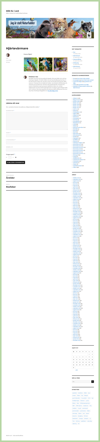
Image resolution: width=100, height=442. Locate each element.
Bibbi (85, 392)
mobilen (74, 408)
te (90, 418)
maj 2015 (75, 332)
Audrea (74, 84)
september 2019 (77, 253)
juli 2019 (75, 256)
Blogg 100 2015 (76, 99)
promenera (83, 410)
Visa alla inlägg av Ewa (53, 90)
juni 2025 (75, 184)
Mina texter (76, 133)
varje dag (89, 421)
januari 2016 (76, 320)
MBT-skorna (79, 405)
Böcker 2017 (76, 103)
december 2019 (76, 248)
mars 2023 (75, 225)
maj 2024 (75, 204)
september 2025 (77, 179)
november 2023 (76, 213)
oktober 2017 (76, 288)
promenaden (75, 410)
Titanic (74, 164)
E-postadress (10, 139)
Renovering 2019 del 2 (78, 153)
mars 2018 (75, 280)
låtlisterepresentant (85, 403)
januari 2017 (76, 302)
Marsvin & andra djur (78, 127)
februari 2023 (76, 227)
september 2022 (77, 234)
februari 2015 (76, 337)
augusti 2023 (76, 217)
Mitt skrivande (76, 135)
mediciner (85, 405)
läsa (78, 403)
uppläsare (83, 421)
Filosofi (75, 110)
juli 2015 (75, 329)
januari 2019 (76, 265)
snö (84, 413)
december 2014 (76, 340)
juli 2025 (75, 182)
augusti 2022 (76, 236)
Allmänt (8, 62)
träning (78, 421)
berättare (80, 392)
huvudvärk (84, 398)
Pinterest (75, 141)
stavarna (74, 416)
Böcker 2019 (76, 106)
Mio (90, 405)
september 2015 (77, 326)
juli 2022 (75, 237)
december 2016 (76, 303)
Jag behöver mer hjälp (83, 84)
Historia (75, 116)
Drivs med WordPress (18, 435)
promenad (85, 408)
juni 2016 (75, 312)
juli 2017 (75, 292)
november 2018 (76, 268)
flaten (78, 395)
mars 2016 (75, 317)
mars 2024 (75, 207)
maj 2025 (75, 185)
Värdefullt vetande (77, 165)
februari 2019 (76, 263)
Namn (8, 132)
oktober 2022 (76, 233)
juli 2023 (75, 219)
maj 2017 (75, 296)
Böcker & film (76, 101)
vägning (74, 423)
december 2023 (76, 211)
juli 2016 (75, 311)
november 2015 (76, 323)
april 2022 (75, 242)
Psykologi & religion (78, 142)
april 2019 (75, 260)
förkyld (86, 395)
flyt (82, 395)
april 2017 (75, 297)
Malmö (74, 126)
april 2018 (75, 279)
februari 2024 (76, 208)
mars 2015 (75, 335)
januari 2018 (76, 283)
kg (92, 398)
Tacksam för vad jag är (78, 159)
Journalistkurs (76, 121)
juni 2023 (75, 220)
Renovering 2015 (77, 144)
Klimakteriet (76, 122)
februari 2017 (76, 300)
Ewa (7, 58)
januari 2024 (76, 210)
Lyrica (87, 400)
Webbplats (9, 147)
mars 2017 (75, 299)
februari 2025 (76, 190)
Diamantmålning (77, 59)
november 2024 (76, 194)
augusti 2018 (76, 273)
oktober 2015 (76, 325)
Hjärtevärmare (76, 55)
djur (89, 392)
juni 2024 (75, 202)
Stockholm (75, 418)
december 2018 (76, 266)
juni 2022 (75, 239)
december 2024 (76, 193)
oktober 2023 (76, 214)
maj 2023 (75, 222)
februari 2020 (76, 245)
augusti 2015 (76, 328)
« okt (76, 370)
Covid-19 (75, 109)
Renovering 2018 (77, 149)
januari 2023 (76, 228)
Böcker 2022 (76, 107)
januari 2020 (76, 246)
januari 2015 (76, 339)
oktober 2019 (76, 251)
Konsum (83, 400)
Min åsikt (75, 129)
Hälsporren (75, 115)
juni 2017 (75, 294)
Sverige (81, 418)
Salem (79, 413)
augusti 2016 (76, 309)
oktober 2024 (76, 196)
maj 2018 (75, 277)
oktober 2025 (76, 177)
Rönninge (75, 155)
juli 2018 (75, 274)
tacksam (86, 418)
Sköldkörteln (76, 158)
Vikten (74, 167)
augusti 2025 (76, 181)
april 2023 (75, 223)
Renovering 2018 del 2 (78, 150)
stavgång (80, 416)
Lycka (74, 124)
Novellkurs (75, 139)
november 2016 (76, 305)
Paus (74, 52)
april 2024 (75, 205)
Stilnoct (86, 416)
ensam (74, 395)
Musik (74, 136)
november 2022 (76, 231)
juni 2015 (75, 331)
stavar (87, 413)
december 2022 (76, 230)
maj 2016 (75, 314)
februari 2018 (76, 282)
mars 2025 (75, 188)
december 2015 (76, 322)
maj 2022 (75, 240)
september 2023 (77, 216)
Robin (88, 410)
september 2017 (77, 289)
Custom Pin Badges (77, 81)
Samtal (74, 156)
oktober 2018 (76, 269)
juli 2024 (75, 200)
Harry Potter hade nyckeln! (83, 78)
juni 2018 (75, 276)
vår (78, 423)
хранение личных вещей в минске (81, 86)
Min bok (75, 130)
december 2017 (76, 285)
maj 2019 (75, 259)
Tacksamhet (76, 161)
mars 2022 (75, 243)
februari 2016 (76, 319)
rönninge (74, 413)
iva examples (76, 80)
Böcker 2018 (76, 104)
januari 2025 (76, 191)
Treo (73, 421)
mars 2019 (75, 262)
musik (79, 408)
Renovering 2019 (77, 152)
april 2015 (75, 334)
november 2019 (76, 250)
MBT (73, 405)
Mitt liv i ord (12, 11)
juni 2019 (75, 257)
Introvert (75, 119)
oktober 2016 (76, 306)
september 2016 (77, 308)
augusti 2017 (76, 291)
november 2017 (76, 286)
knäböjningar (75, 400)
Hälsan (74, 113)
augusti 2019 (76, 254)
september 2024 (77, 197)
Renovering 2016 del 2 (78, 147)
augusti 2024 (76, 199)
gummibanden (76, 398)
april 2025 (75, 187)
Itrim (89, 398)
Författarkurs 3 (76, 112)
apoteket (74, 392)
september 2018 (77, 271)
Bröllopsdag (76, 63)
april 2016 (75, 316)
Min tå (74, 132)
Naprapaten (76, 138)
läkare (73, 403)
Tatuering (75, 162)
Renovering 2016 (77, 145)
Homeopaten (76, 118)
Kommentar (10, 110)
